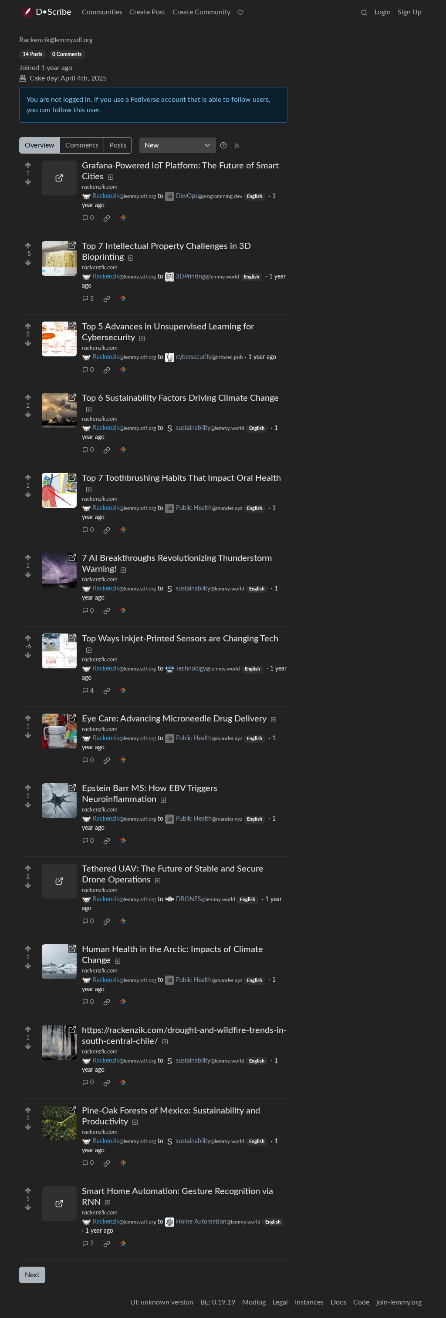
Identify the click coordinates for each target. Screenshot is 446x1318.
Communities (102, 12)
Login (383, 12)
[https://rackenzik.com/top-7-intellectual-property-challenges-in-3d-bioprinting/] (59, 258)
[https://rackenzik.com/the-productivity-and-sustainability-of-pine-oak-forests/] (59, 1123)
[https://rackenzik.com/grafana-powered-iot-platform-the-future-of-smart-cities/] (59, 178)
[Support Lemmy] (240, 12)
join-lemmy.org (399, 1302)
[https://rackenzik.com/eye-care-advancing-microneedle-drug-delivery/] (59, 731)
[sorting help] (223, 145)
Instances (309, 1302)
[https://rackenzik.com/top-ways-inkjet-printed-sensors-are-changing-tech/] (59, 651)
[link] (107, 218)
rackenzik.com (100, 187)
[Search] (364, 12)
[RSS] (237, 145)
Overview (39, 145)
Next (32, 1274)
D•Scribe (53, 12)
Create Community (201, 12)
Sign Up (410, 12)
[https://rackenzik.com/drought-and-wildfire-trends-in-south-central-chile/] (59, 1042)
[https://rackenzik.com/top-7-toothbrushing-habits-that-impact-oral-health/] (59, 490)
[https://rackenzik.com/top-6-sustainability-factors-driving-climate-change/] (59, 410)
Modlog (254, 1302)
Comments (81, 145)
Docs (338, 1302)
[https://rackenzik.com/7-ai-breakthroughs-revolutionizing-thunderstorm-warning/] (59, 570)
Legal (280, 1302)
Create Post (147, 12)
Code (361, 1302)
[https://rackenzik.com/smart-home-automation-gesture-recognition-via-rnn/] (59, 1203)
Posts (117, 145)
